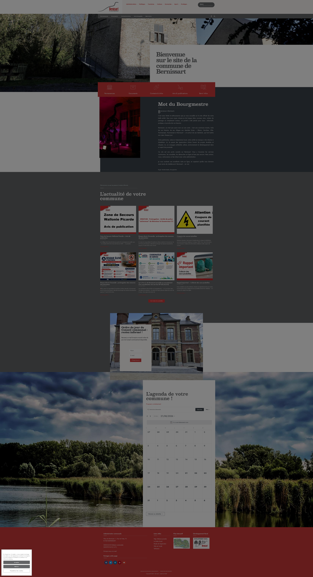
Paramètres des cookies (16, 571)
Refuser (17, 566)
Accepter (16, 562)
